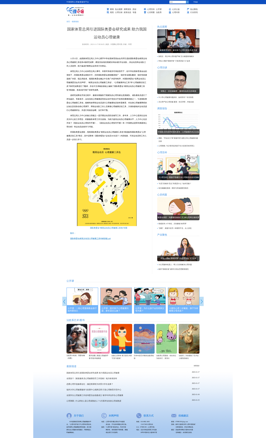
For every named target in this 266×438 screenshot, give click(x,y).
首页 (68, 21)
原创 (134, 9)
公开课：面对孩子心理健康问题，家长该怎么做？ (115, 309)
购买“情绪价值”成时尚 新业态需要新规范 (173, 269)
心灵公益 (176, 9)
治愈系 (159, 12)
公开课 (159, 9)
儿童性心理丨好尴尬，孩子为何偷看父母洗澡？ (183, 309)
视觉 (112, 12)
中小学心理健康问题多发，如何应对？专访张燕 (175, 97)
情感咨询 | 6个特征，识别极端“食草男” (172, 224)
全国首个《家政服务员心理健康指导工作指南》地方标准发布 (91, 378)
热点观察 (119, 9)
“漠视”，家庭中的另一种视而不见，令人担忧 (174, 228)
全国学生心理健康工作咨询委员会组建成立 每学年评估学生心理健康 (94, 395)
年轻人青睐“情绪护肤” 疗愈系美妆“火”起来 (174, 61)
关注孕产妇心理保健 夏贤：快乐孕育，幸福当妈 (176, 102)
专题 (134, 12)
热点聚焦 (194, 9)
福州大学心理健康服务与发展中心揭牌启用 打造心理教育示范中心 (93, 390)
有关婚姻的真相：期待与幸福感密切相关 (173, 188)
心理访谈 (119, 12)
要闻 (112, 9)
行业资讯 (194, 12)
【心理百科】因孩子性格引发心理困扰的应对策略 (178, 177)
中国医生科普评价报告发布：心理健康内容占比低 (178, 132)
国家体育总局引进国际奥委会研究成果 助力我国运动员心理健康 (92, 373)
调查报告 (127, 9)
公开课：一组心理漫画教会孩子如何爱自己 (82, 309)
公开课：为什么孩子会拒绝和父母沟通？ (149, 309)
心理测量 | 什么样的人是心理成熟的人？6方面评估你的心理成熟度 (93, 401)
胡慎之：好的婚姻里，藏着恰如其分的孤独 (178, 91)
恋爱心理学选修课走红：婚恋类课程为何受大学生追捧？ (89, 384)
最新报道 (75, 21)
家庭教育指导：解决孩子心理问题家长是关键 (178, 50)
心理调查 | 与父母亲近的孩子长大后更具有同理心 (176, 146)
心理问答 (176, 12)
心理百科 (151, 9)
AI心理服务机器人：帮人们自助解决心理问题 (175, 264)
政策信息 (127, 12)
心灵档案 (151, 12)
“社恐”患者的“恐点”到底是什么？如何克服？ (174, 183)
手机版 (195, 2)
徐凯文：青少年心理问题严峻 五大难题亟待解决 (176, 56)
